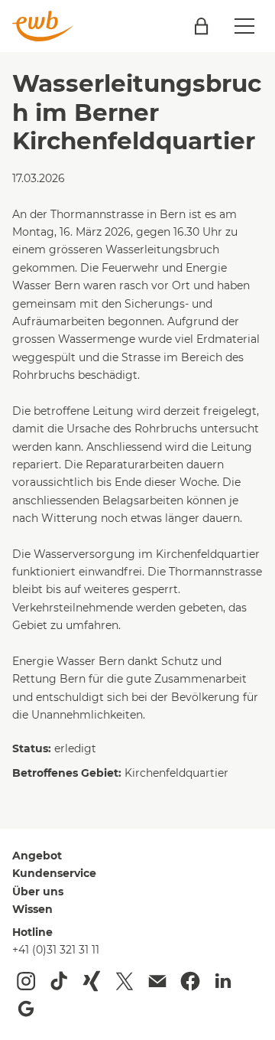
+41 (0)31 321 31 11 (55, 950)
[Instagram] (26, 981)
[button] (244, 26)
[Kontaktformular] (157, 981)
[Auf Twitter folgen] (124, 981)
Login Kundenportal (201, 26)
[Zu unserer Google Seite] (26, 1008)
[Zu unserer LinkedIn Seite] (223, 981)
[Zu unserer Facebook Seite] (190, 981)
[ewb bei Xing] (91, 981)
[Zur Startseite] (42, 26)
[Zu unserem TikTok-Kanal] (59, 981)
